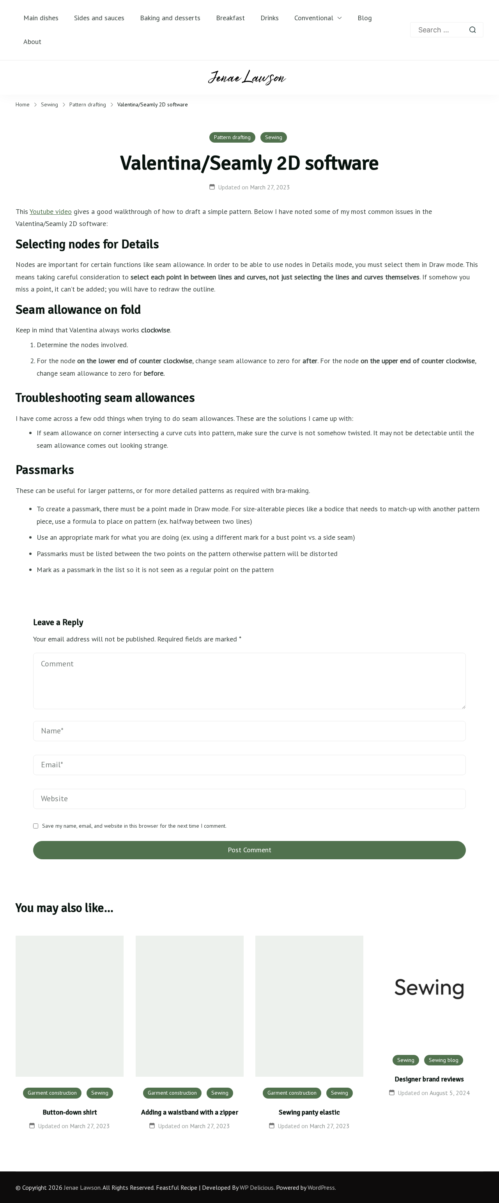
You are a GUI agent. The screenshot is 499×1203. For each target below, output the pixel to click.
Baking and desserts (170, 17)
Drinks (269, 17)
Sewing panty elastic (309, 1112)
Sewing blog (443, 1059)
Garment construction (52, 1092)
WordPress (321, 1187)
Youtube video (51, 211)
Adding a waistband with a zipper (189, 1112)
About (32, 41)
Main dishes (40, 17)
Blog (364, 17)
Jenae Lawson (82, 1187)
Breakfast (230, 17)
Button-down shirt (69, 1112)
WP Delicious (257, 1187)
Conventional (313, 17)
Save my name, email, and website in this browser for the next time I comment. (134, 826)
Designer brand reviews (429, 1079)
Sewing (273, 137)
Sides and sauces (99, 17)
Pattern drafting (232, 137)
